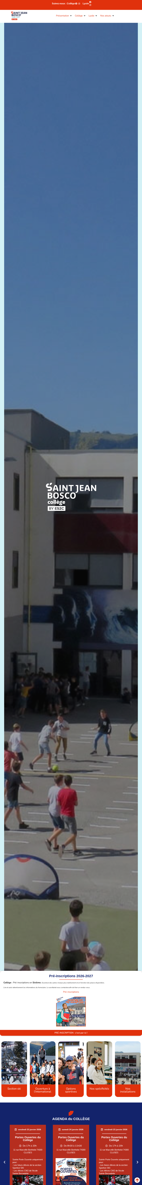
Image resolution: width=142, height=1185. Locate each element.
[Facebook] (76, 3)
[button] (64, 16)
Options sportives (71, 1090)
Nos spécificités (99, 1089)
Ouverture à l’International (42, 1090)
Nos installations (127, 1090)
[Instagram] (79, 3)
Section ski (14, 1089)
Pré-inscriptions (71, 991)
